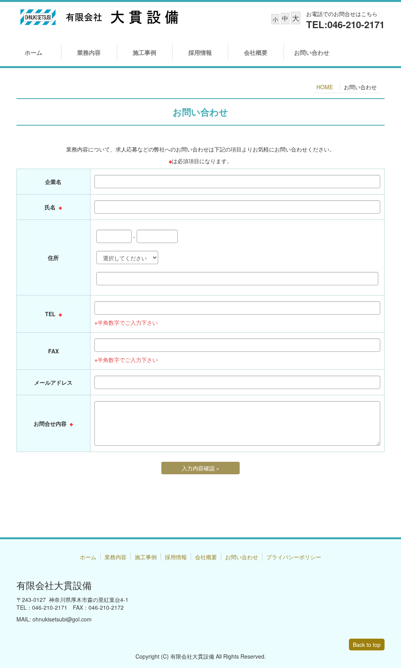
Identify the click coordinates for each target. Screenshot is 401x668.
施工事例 (144, 52)
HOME (324, 87)
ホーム (33, 52)
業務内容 (89, 52)
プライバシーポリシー (293, 557)
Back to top (367, 644)
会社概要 (255, 52)
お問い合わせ (311, 52)
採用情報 (200, 52)
